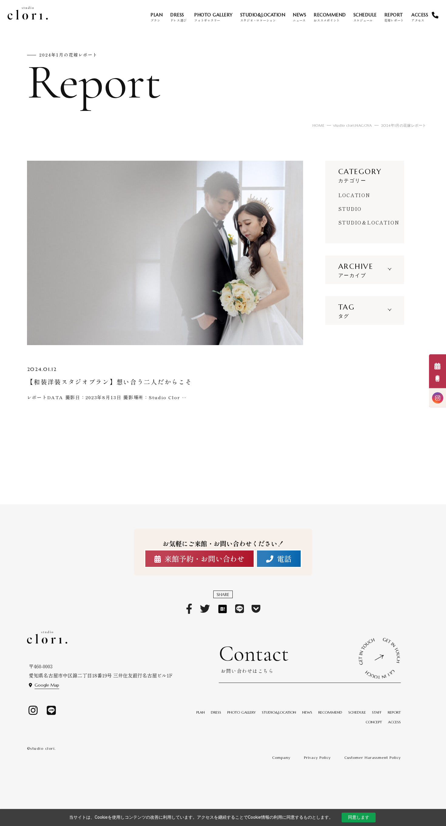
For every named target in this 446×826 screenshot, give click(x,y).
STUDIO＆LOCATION (369, 222)
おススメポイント (330, 17)
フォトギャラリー (213, 17)
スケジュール (365, 17)
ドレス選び (178, 17)
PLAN (200, 712)
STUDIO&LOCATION (279, 712)
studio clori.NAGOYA (352, 125)
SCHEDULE (357, 712)
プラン (156, 17)
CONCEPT (374, 722)
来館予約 (437, 376)
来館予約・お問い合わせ (204, 559)
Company (281, 757)
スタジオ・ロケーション (263, 17)
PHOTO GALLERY (241, 712)
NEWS (307, 712)
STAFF (377, 712)
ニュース (299, 17)
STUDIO (350, 208)
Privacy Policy (317, 757)
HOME (318, 125)
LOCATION (354, 195)
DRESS (216, 712)
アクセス (419, 17)
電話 (284, 559)
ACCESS (394, 722)
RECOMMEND (330, 712)
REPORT (394, 712)
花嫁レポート (394, 17)
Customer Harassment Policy (372, 757)
